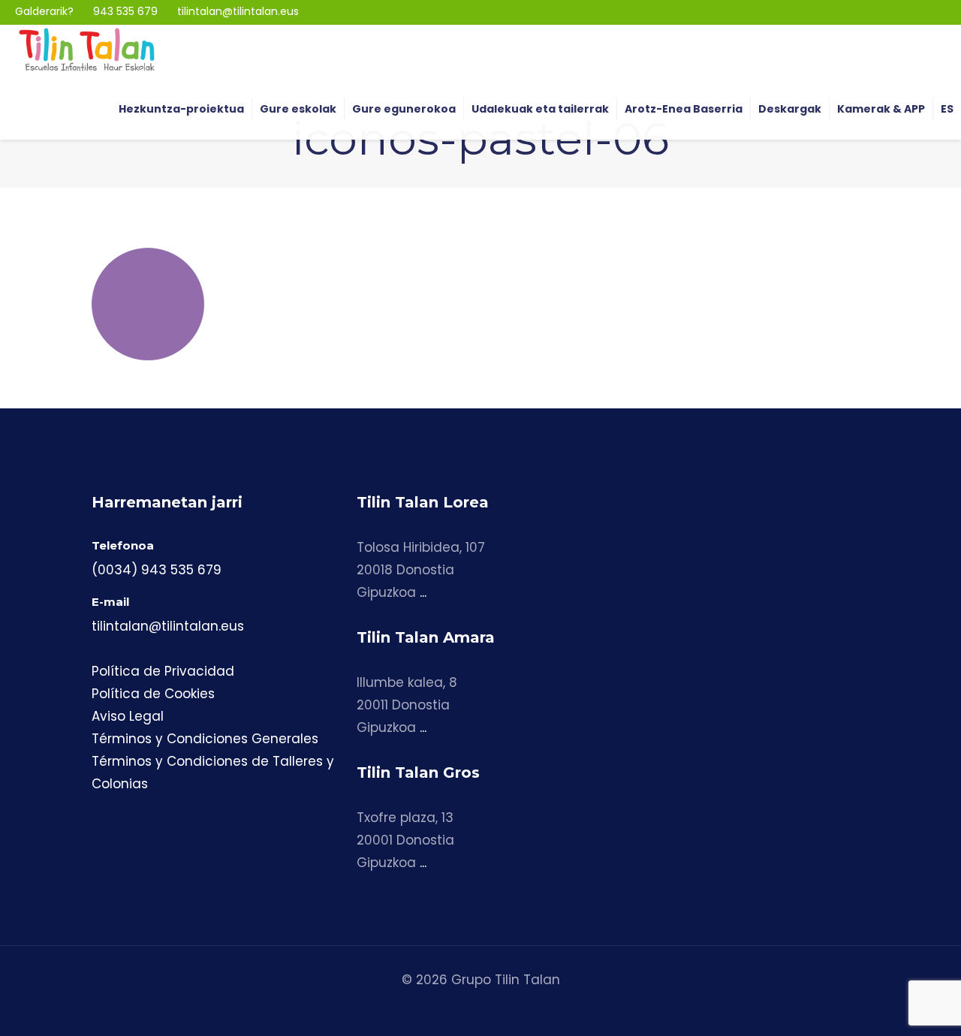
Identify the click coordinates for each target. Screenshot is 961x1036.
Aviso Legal (128, 716)
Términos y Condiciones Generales (205, 739)
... (423, 592)
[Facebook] (915, 12)
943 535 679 (125, 11)
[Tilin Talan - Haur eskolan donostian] (86, 49)
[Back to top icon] (889, 1005)
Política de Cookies (153, 694)
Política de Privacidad (163, 671)
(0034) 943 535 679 (156, 570)
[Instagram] (893, 12)
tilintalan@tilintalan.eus (238, 11)
